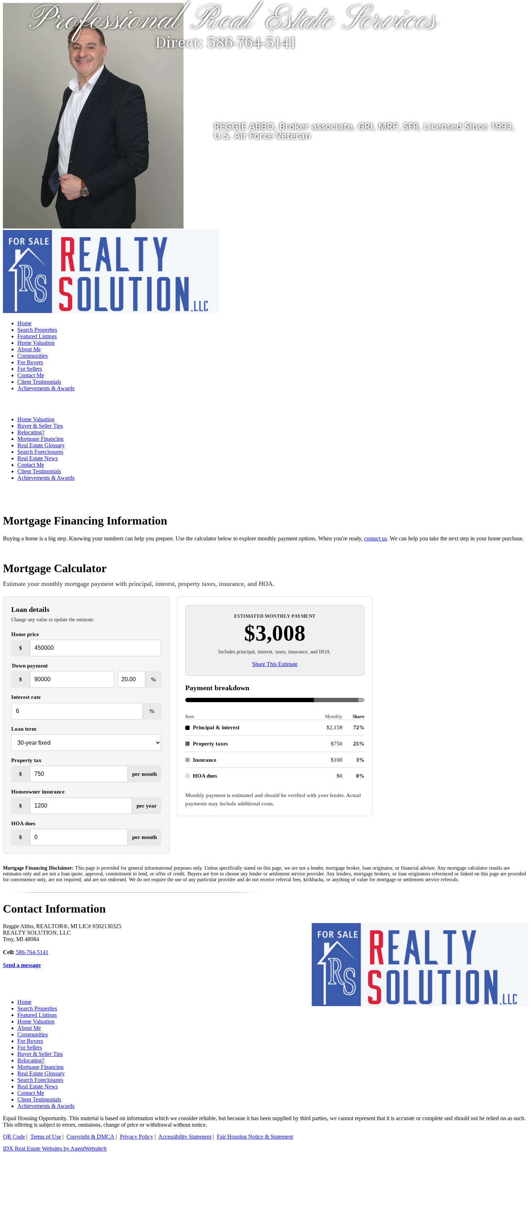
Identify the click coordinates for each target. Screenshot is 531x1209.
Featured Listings (37, 336)
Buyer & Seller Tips (40, 426)
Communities (32, 356)
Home (24, 323)
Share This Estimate (275, 664)
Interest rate (26, 697)
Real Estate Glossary (41, 445)
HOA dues (23, 823)
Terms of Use (45, 1137)
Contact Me (30, 375)
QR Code (14, 1137)
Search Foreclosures (40, 452)
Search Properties (37, 330)
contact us (375, 538)
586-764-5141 (32, 952)
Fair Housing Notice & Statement (255, 1137)
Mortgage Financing (40, 439)
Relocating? (30, 432)
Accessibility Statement (184, 1137)
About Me (29, 349)
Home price (25, 634)
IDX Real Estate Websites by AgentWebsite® (55, 1148)
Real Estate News (37, 458)
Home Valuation (36, 343)
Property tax (26, 760)
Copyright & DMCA (90, 1137)
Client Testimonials (39, 382)
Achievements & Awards (45, 388)
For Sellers (29, 369)
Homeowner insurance (38, 791)
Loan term (23, 729)
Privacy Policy (136, 1137)
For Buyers (30, 362)
